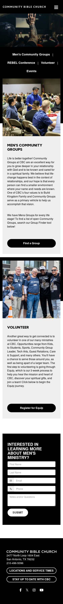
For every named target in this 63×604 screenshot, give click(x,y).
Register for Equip (31, 408)
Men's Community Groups (31, 54)
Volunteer (48, 62)
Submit (18, 512)
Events (31, 71)
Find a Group (31, 243)
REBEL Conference (21, 62)
